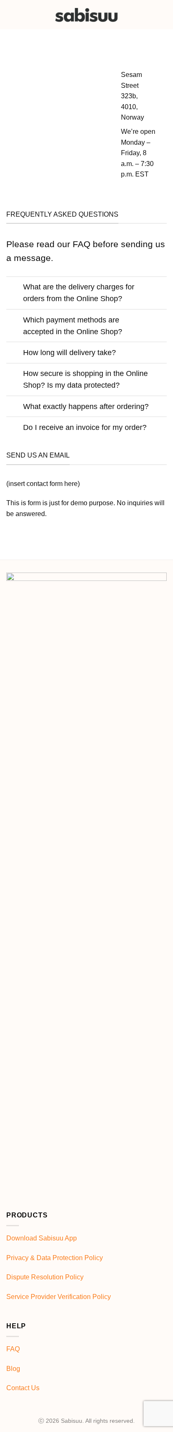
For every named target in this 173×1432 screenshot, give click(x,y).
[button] (162, 14)
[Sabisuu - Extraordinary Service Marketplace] (86, 15)
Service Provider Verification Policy (58, 1296)
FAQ (13, 1349)
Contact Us (22, 1387)
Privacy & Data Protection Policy (54, 1257)
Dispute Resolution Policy (45, 1277)
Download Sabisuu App (41, 1238)
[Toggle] (14, 288)
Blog (13, 1368)
